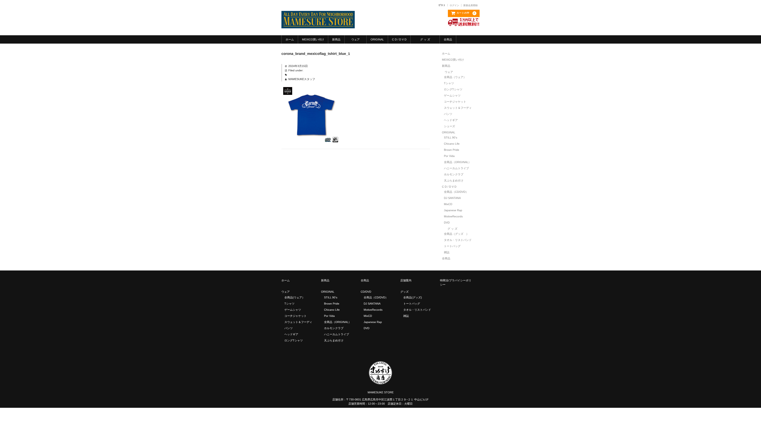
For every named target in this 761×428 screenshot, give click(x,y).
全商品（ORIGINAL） (457, 162)
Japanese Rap (453, 210)
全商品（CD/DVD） (457, 191)
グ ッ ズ (425, 39)
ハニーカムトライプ (456, 168)
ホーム (290, 39)
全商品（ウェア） (456, 77)
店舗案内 (405, 280)
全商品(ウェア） (294, 297)
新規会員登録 (470, 5)
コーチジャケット (455, 101)
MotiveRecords (453, 216)
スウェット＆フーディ (458, 107)
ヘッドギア (451, 120)
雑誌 (446, 252)
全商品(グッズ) (412, 297)
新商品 (336, 39)
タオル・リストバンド (458, 240)
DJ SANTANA (452, 198)
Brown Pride (451, 149)
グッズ (405, 291)
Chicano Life (452, 143)
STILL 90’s (450, 137)
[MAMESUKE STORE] (318, 24)
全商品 (448, 39)
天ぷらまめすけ (453, 180)
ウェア (355, 39)
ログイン (454, 5)
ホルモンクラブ (453, 174)
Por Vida (449, 156)
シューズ (449, 126)
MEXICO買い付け (313, 39)
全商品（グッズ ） (456, 233)
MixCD (448, 204)
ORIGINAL (377, 39)
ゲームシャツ (452, 95)
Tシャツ (449, 83)
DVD (447, 222)
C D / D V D (399, 39)
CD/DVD (366, 291)
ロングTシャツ (453, 89)
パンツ (448, 114)
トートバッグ (452, 246)
